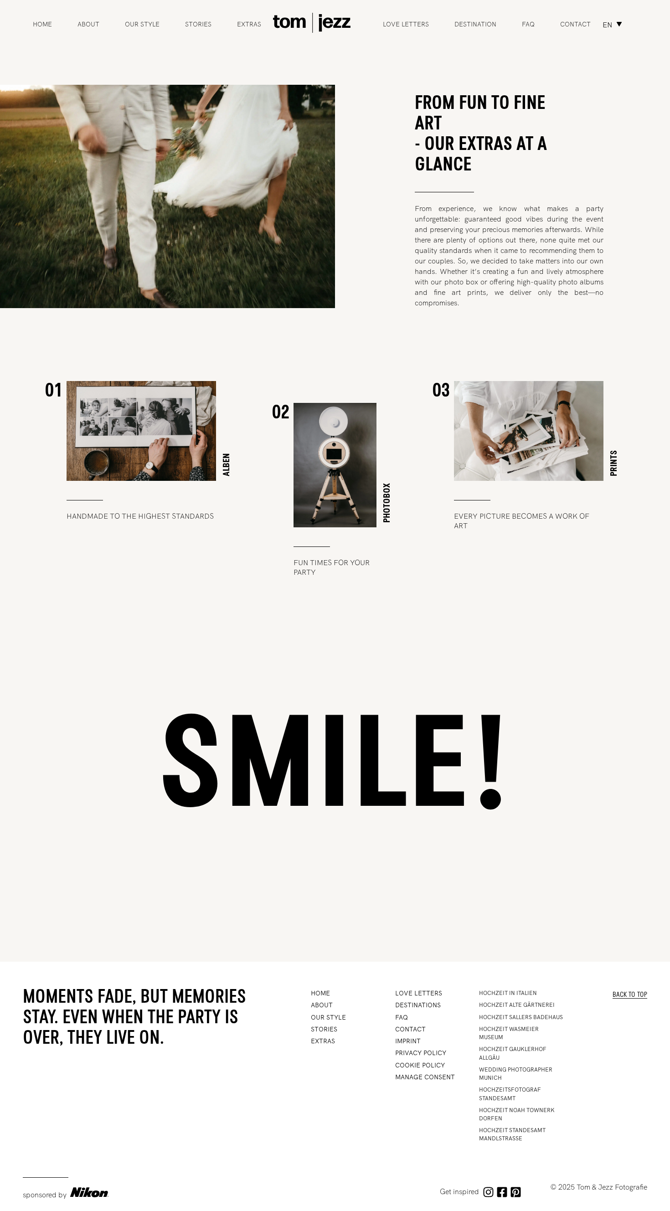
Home (42, 24)
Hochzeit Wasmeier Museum (509, 1033)
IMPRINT (408, 1041)
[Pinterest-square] (515, 1192)
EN (608, 25)
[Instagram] (488, 1192)
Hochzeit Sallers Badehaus (521, 1017)
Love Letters (406, 24)
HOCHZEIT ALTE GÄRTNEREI (517, 1005)
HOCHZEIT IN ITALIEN (508, 993)
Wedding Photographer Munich (515, 1074)
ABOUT (88, 24)
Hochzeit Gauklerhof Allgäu (512, 1053)
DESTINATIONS (418, 1005)
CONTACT (410, 1029)
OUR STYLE (142, 24)
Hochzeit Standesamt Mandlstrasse (512, 1134)
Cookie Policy (420, 1065)
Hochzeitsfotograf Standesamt (510, 1094)
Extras (249, 24)
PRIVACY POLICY (420, 1053)
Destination (475, 24)
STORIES (198, 24)
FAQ (528, 24)
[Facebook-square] (502, 1192)
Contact (575, 24)
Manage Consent (425, 1077)
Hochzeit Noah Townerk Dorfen (517, 1114)
